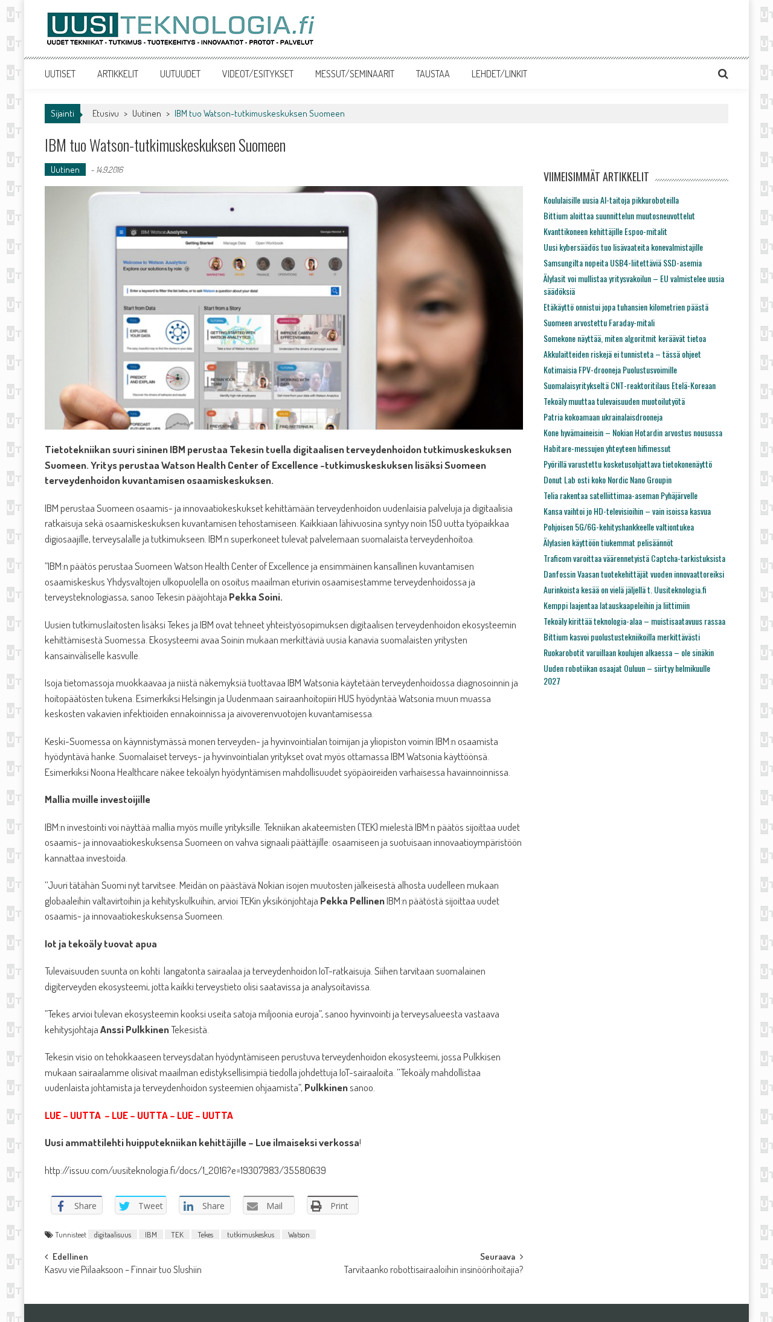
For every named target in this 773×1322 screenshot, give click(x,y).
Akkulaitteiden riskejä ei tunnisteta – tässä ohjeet (622, 353)
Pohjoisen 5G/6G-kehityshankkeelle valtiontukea (619, 526)
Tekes (205, 1234)
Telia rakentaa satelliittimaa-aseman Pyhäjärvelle (621, 495)
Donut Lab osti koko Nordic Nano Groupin (608, 479)
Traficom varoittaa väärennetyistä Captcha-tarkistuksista (634, 558)
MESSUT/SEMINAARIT (354, 74)
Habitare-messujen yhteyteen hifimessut (607, 448)
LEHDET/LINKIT (499, 74)
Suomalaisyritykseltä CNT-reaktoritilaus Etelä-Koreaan (630, 385)
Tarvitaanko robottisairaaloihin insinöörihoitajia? (433, 1270)
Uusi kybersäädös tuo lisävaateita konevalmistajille (623, 246)
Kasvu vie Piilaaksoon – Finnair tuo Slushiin (123, 1270)
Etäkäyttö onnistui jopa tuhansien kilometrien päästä (626, 306)
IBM (151, 1234)
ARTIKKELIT (117, 74)
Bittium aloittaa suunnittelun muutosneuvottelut (619, 215)
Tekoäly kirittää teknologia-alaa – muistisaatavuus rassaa (634, 620)
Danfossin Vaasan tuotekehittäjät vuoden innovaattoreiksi (634, 573)
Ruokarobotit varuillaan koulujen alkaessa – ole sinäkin (629, 652)
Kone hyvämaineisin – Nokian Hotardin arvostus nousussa (633, 432)
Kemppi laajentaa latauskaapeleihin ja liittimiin (617, 605)
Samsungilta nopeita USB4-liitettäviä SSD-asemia (623, 262)
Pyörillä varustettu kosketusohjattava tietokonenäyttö (628, 463)
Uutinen (146, 113)
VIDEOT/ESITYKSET (257, 74)
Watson (299, 1234)
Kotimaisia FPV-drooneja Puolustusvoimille (610, 369)
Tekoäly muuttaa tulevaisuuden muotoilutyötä (614, 401)
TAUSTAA (433, 74)
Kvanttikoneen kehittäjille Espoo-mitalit (605, 231)
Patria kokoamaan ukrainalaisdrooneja (603, 416)
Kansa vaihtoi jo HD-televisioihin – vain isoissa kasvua (627, 511)
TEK (177, 1234)
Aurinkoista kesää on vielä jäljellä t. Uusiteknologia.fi (625, 589)
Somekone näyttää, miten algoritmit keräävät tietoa (625, 338)
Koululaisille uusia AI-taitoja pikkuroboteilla (611, 199)
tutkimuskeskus (250, 1234)
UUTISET (60, 74)
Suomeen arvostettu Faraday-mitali (599, 322)
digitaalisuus (112, 1234)
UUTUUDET (180, 74)
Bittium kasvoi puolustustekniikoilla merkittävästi (622, 636)
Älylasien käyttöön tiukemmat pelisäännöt (608, 542)
